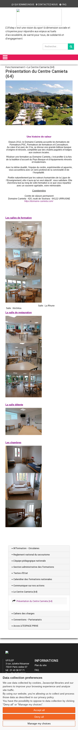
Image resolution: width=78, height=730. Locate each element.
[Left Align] (71, 46)
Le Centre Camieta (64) (25, 592)
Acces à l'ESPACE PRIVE (25, 626)
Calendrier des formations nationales (32, 579)
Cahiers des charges (23, 613)
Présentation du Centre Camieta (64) (33, 601)
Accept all (39, 710)
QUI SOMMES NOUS (24, 4)
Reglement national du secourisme (31, 554)
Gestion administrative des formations (33, 567)
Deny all (39, 716)
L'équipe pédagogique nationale (29, 561)
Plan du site (40, 665)
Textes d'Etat (20, 573)
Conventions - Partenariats (27, 619)
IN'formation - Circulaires (26, 548)
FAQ (64, 4)
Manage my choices (39, 723)
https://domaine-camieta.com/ (38, 201)
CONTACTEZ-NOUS (48, 4)
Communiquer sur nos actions (28, 585)
